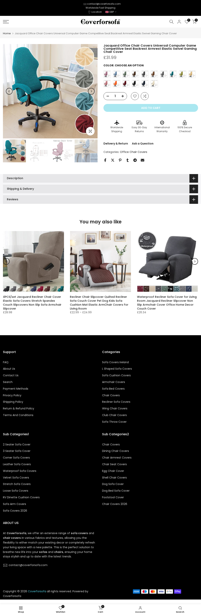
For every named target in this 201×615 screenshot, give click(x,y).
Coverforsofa (12, 596)
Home (7, 33)
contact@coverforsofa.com (104, 3)
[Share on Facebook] (105, 160)
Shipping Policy (13, 402)
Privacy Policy (12, 395)
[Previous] (9, 91)
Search (8, 382)
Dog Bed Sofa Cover (116, 491)
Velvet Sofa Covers (16, 478)
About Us (9, 369)
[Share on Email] (142, 160)
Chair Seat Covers (114, 464)
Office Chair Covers (133, 152)
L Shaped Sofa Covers (117, 369)
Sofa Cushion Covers (116, 375)
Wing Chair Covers (114, 408)
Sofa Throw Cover (114, 422)
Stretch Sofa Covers (17, 484)
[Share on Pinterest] (120, 160)
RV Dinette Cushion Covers (21, 497)
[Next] (91, 91)
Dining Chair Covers (115, 451)
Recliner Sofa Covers (116, 402)
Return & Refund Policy (18, 408)
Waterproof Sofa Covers (19, 471)
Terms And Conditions (18, 415)
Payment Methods (15, 389)
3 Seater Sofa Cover (16, 451)
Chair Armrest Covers (117, 458)
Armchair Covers (113, 382)
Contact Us (10, 375)
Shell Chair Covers (114, 478)
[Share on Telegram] (135, 160)
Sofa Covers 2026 (15, 511)
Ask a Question (142, 143)
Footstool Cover (113, 497)
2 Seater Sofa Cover (16, 444)
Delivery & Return (115, 143)
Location (96, 12)
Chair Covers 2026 (114, 504)
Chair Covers (111, 395)
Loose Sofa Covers (15, 491)
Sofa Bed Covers (113, 389)
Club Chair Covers (114, 415)
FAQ (5, 362)
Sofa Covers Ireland (115, 362)
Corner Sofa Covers (16, 458)
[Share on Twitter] (112, 160)
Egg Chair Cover (113, 471)
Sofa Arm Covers (14, 504)
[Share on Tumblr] (127, 160)
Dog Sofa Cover (113, 484)
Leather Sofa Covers (17, 464)
